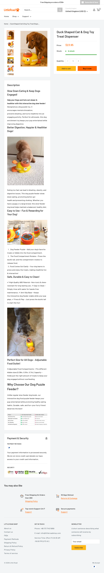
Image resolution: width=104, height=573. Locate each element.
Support (25, 16)
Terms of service (11, 553)
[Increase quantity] (78, 61)
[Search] (59, 10)
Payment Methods (11, 539)
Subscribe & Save (91, 2)
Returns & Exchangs (69, 498)
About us (7, 528)
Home (6, 16)
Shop (14, 16)
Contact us (8, 532)
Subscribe (79, 547)
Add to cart (66, 68)
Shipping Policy (31, 501)
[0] (98, 10)
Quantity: (60, 61)
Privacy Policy (9, 550)
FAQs (6, 535)
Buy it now (87, 68)
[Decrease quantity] (68, 61)
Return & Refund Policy (13, 546)
